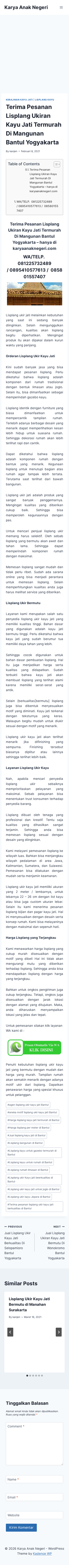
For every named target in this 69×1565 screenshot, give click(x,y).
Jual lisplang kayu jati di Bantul (26, 1135)
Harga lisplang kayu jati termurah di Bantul (33, 1120)
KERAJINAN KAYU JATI (19, 99)
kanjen (13, 151)
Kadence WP (42, 1553)
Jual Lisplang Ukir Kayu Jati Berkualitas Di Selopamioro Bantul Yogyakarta (17, 1242)
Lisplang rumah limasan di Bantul (28, 1169)
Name (13, 1479)
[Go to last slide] (10, 1332)
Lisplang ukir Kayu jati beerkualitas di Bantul (30, 1179)
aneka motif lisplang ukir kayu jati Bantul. (32, 1112)
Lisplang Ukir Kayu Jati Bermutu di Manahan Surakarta (29, 1304)
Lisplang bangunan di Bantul (25, 1142)
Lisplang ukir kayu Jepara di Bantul (29, 1196)
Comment (16, 1426)
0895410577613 (28, 270)
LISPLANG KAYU (44, 99)
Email (13, 1497)
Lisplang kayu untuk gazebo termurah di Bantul (32, 1152)
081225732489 (34, 263)
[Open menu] (61, 7)
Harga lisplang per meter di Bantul (28, 1127)
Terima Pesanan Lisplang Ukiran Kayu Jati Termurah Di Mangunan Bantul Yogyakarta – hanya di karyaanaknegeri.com (44, 180)
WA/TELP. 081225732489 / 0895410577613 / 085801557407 (37, 206)
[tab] (27, 1376)
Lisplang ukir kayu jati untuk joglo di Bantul (33, 1189)
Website (14, 1515)
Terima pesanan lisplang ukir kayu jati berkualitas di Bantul (30, 1206)
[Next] (59, 1332)
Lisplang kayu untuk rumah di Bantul (30, 1162)
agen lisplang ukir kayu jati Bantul (28, 1104)
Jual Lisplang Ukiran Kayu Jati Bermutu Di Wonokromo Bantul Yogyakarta (52, 1242)
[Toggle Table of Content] (55, 164)
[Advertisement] (34, 51)
